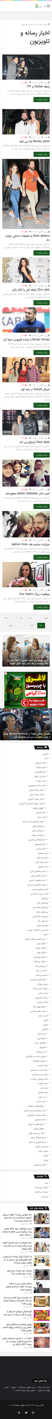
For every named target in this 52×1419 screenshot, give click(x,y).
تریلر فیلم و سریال (36, 1124)
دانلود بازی (41, 943)
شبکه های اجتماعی (38, 979)
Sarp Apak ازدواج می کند (34, 442)
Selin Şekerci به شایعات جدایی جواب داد (27, 238)
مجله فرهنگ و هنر (38, 1137)
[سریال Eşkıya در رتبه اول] (26, 369)
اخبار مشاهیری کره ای (37, 884)
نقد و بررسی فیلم (36, 1133)
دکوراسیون (41, 1038)
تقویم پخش (38, 808)
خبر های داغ (43, 921)
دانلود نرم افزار (40, 961)
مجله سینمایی (40, 1119)
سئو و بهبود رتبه (39, 1006)
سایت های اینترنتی (38, 1011)
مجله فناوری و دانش (37, 1142)
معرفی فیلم (39, 1128)
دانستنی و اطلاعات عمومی (37, 930)
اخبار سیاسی (41, 812)
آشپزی (45, 753)
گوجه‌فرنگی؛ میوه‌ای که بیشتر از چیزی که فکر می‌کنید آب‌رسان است (17, 1313)
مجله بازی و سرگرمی (40, 1074)
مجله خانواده (43, 1083)
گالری (45, 1020)
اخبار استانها (41, 767)
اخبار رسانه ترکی (37, 794)
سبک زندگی (43, 993)
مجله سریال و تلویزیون (36, 1115)
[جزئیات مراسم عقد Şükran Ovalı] (26, 524)
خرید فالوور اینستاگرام (27, 1387)
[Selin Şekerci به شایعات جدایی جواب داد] (26, 194)
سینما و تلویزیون (41, 997)
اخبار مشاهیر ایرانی (38, 871)
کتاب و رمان (41, 970)
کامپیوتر (42, 1047)
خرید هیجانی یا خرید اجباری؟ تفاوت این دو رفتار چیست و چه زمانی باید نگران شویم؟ (17, 1245)
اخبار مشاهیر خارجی (37, 880)
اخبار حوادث (41, 781)
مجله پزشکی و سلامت (39, 1079)
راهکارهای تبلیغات (36, 1106)
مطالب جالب (43, 1151)
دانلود (45, 934)
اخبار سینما (41, 817)
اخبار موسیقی (40, 844)
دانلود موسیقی (40, 957)
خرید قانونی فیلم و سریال (35, 939)
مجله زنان (44, 1088)
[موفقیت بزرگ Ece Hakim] (26, 574)
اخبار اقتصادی (40, 772)
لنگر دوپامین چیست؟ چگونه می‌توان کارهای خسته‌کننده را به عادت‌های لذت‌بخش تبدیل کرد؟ (17, 1217)
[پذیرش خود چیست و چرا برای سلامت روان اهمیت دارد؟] (42, 1274)
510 (21, 618)
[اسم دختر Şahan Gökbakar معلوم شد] (26, 473)
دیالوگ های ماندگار (40, 988)
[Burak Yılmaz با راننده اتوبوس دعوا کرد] (26, 320)
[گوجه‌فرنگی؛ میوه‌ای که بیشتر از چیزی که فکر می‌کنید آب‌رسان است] (42, 1315)
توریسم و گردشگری (40, 916)
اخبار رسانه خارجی (36, 799)
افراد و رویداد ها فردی (39, 893)
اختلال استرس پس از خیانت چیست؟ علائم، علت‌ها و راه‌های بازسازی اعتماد (19, 1286)
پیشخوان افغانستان (40, 907)
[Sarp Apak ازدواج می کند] (26, 422)
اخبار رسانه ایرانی (36, 790)
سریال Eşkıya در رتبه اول (35, 389)
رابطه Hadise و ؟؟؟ (38, 86)
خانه (46, 24)
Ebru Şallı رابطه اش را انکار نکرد (31, 289)
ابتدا (46, 618)
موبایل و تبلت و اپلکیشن (36, 1056)
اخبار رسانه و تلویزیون (37, 785)
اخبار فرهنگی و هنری (37, 839)
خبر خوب (42, 1097)
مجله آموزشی (42, 1065)
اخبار (41, 24)
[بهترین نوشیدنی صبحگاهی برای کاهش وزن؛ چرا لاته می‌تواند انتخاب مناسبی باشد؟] (42, 1328)
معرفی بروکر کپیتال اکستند (25, 1390)
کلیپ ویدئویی (40, 1164)
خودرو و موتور (42, 925)
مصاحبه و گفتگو (42, 1146)
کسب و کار (41, 1101)
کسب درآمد (43, 1015)
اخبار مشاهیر (43, 866)
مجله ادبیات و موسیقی (39, 1069)
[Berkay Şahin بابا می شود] (26, 121)
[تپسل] (5, 673)
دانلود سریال (41, 948)
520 (6, 618)
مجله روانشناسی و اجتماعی (35, 1110)
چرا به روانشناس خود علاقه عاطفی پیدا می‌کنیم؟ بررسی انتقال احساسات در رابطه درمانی (17, 1231)
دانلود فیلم (41, 952)
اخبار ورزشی (41, 848)
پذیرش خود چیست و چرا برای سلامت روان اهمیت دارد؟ (19, 1272)
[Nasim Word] (38, 6)
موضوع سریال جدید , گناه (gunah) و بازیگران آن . (27, 737)
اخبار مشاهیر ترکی (38, 875)
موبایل (13, 1387)
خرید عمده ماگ (44, 1387)
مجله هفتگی (43, 1092)
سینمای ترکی (38, 830)
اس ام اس (41, 1033)
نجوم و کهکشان (39, 1060)
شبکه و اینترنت (42, 1002)
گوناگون (45, 1029)
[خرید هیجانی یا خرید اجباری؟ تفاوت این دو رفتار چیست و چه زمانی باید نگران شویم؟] (42, 1246)
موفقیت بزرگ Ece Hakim (34, 594)
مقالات (45, 1155)
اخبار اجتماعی (40, 762)
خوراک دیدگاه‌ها (41, 1192)
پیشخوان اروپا (42, 902)
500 (30, 618)
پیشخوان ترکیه (42, 911)
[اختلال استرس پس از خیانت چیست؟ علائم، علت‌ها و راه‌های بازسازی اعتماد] (42, 1287)
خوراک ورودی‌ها (41, 1187)
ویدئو (46, 1160)
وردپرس (45, 1196)
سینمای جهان (38, 835)
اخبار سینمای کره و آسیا (33, 821)
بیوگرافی (44, 898)
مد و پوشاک (41, 1051)
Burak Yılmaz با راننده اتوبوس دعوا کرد (26, 339)
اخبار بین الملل (40, 776)
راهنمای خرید (40, 1042)
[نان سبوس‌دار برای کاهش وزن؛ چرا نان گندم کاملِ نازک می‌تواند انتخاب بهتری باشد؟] (42, 1301)
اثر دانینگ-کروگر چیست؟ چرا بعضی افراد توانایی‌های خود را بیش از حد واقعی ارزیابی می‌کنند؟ (28, 660)
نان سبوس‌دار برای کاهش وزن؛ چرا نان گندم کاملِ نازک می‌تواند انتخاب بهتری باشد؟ (17, 1300)
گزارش (45, 1024)
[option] (26, 651)
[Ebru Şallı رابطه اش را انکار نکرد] (26, 270)
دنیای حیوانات (42, 984)
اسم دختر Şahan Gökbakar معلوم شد (27, 493)
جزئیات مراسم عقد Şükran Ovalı (31, 544)
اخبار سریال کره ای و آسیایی (31, 803)
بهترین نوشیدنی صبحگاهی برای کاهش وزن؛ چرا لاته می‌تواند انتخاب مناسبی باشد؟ (17, 1327)
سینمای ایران (38, 826)
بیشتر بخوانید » (42, 99)
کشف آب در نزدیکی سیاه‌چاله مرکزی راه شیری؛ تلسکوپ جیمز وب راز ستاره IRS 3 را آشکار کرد (17, 1341)
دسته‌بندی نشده (42, 975)
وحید (46, 82)
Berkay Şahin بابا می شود (34, 141)
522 (32, 625)
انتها (10, 625)
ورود (46, 1183)
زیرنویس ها (41, 966)
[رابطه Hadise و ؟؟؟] (26, 67)
